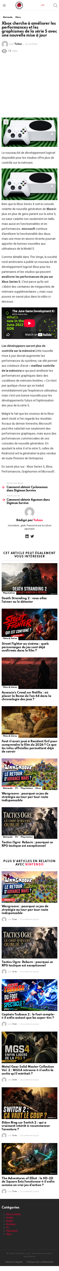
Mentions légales (14, 1262)
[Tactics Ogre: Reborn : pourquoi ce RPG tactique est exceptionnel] (29, 823)
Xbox (38, 788)
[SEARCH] (55, 5)
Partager (6, 122)
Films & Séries (10, 638)
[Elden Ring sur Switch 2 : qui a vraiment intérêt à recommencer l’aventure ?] (29, 1103)
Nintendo (8, 788)
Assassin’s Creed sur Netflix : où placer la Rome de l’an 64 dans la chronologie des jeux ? (26, 696)
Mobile (9, 1221)
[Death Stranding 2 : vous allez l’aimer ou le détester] (29, 579)
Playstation (9, 593)
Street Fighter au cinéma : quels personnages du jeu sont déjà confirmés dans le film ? (25, 647)
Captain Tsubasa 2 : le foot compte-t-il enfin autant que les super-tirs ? (28, 1016)
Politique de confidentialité (40, 1262)
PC (16, 788)
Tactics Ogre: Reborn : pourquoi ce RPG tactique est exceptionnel (27, 844)
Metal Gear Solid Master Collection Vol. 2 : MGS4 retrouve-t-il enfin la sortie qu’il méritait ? (28, 1070)
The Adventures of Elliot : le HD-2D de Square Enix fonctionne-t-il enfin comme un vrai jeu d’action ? (28, 1182)
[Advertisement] (29, 86)
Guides (9, 1217)
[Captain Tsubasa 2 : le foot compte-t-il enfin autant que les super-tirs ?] (29, 995)
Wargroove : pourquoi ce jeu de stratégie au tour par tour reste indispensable (25, 797)
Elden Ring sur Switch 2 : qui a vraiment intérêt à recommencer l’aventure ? (26, 1126)
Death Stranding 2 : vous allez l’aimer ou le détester (24, 600)
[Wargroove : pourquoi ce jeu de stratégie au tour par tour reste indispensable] (29, 774)
